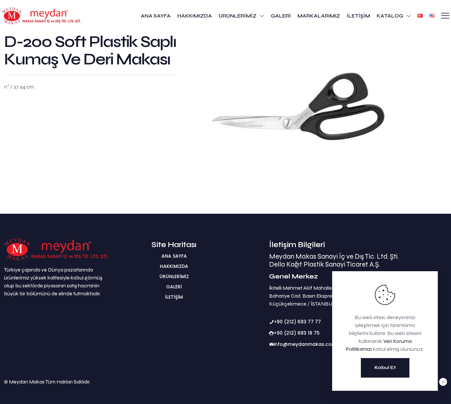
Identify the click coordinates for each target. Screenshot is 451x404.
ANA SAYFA (174, 256)
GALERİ (174, 286)
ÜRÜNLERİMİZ (174, 276)
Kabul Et (385, 367)
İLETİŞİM (174, 297)
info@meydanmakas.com (305, 344)
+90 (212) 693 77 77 (297, 321)
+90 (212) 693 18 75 (297, 333)
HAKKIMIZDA (174, 266)
